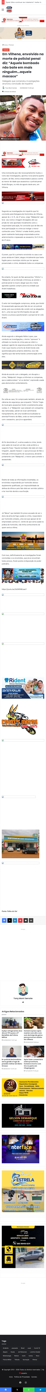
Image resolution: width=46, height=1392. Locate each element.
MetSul (16, 1356)
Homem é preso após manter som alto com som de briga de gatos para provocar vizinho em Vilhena (33, 1035)
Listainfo (24, 1373)
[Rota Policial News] (9, 9)
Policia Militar (7, 1359)
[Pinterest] (20, 920)
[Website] (23, 1002)
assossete (15, 1348)
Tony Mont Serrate (11, 88)
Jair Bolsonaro (22, 1352)
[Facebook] (4, 920)
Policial (11, 45)
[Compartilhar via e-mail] (25, 920)
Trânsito (17, 1359)
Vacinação (26, 1359)
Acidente (5, 1348)
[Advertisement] (23, 954)
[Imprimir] (31, 920)
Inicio (6, 45)
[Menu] (3, 10)
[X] (9, 920)
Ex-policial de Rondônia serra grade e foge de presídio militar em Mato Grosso (12, 1062)
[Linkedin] (15, 920)
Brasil (22, 1348)
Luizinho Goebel (35, 1352)
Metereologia (7, 1356)
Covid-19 (37, 1348)
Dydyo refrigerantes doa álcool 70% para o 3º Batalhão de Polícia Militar (12, 1034)
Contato (34, 1377)
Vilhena (34, 1359)
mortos (31, 1356)
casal (29, 1348)
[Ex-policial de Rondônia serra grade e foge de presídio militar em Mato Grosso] (12, 1051)
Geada (13, 1352)
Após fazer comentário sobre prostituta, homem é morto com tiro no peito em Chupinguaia (33, 1063)
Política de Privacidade (22, 1377)
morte (23, 1356)
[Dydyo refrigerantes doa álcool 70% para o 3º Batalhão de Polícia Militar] (12, 1023)
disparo (5, 1352)
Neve (37, 1356)
